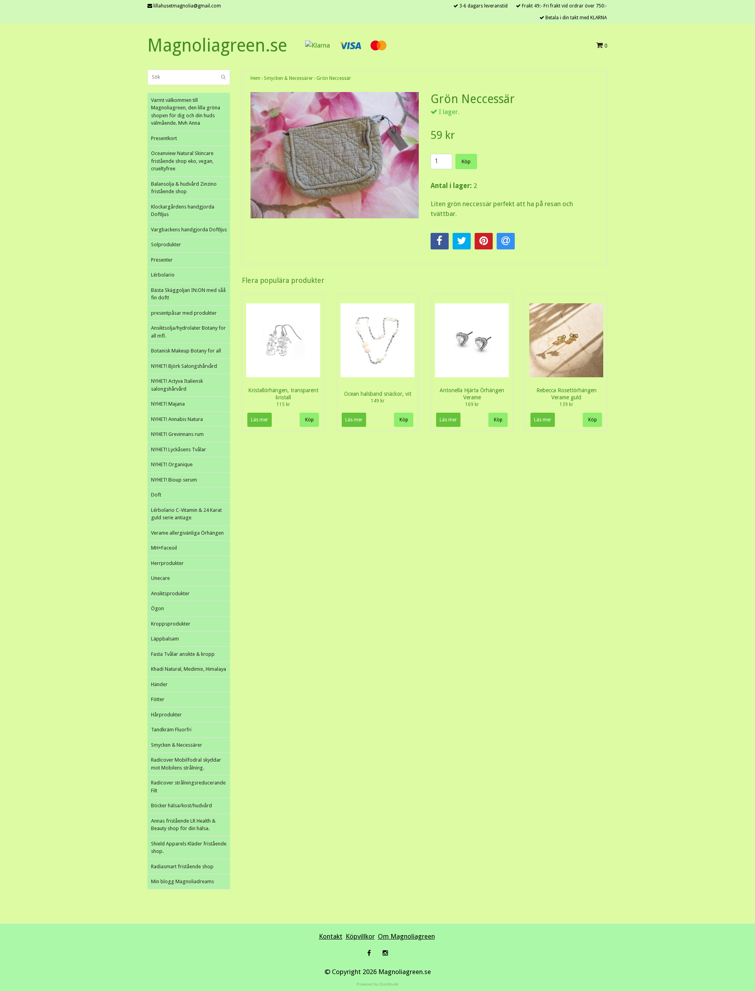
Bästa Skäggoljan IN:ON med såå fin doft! (188, 294)
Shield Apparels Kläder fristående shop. (188, 847)
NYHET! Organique (172, 464)
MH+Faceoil (164, 548)
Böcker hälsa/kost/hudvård (181, 805)
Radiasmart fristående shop (182, 866)
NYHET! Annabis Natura (177, 419)
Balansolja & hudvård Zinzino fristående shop (184, 188)
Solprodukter (166, 244)
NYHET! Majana (168, 404)
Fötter (157, 699)
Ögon (157, 608)
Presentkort (164, 138)
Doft (156, 495)
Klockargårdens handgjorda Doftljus (182, 211)
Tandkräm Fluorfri (171, 730)
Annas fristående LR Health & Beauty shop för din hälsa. (183, 825)
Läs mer (259, 420)
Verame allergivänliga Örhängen (187, 533)
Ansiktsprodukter (170, 593)
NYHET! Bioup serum (174, 480)
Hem (255, 78)
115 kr (283, 404)
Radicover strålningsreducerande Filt (188, 787)
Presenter (162, 260)
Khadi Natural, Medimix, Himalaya (188, 669)
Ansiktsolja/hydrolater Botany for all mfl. (188, 332)
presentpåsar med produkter (184, 313)
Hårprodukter (166, 715)
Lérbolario (163, 275)
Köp (466, 161)
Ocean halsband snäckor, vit (377, 394)
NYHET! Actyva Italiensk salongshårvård (177, 385)
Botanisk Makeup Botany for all (186, 351)
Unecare (160, 578)
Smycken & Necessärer (176, 745)
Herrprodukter (167, 563)
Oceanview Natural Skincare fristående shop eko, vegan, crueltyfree (182, 161)
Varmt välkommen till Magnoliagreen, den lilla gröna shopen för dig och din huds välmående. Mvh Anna (185, 111)
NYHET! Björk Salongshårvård (184, 366)
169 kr (472, 404)
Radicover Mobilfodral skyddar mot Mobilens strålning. (186, 764)
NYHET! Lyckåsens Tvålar (178, 449)
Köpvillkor (360, 936)
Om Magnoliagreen (406, 936)
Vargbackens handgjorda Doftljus (189, 230)
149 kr (378, 401)
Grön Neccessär (334, 78)
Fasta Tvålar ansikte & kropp (183, 654)
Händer (159, 684)
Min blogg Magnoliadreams (182, 881)
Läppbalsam (165, 639)
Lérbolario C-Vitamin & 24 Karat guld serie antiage (186, 514)
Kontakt (331, 936)
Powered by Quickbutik (377, 984)
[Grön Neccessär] (334, 155)
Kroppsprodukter (170, 624)
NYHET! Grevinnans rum (177, 434)
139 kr (566, 404)
